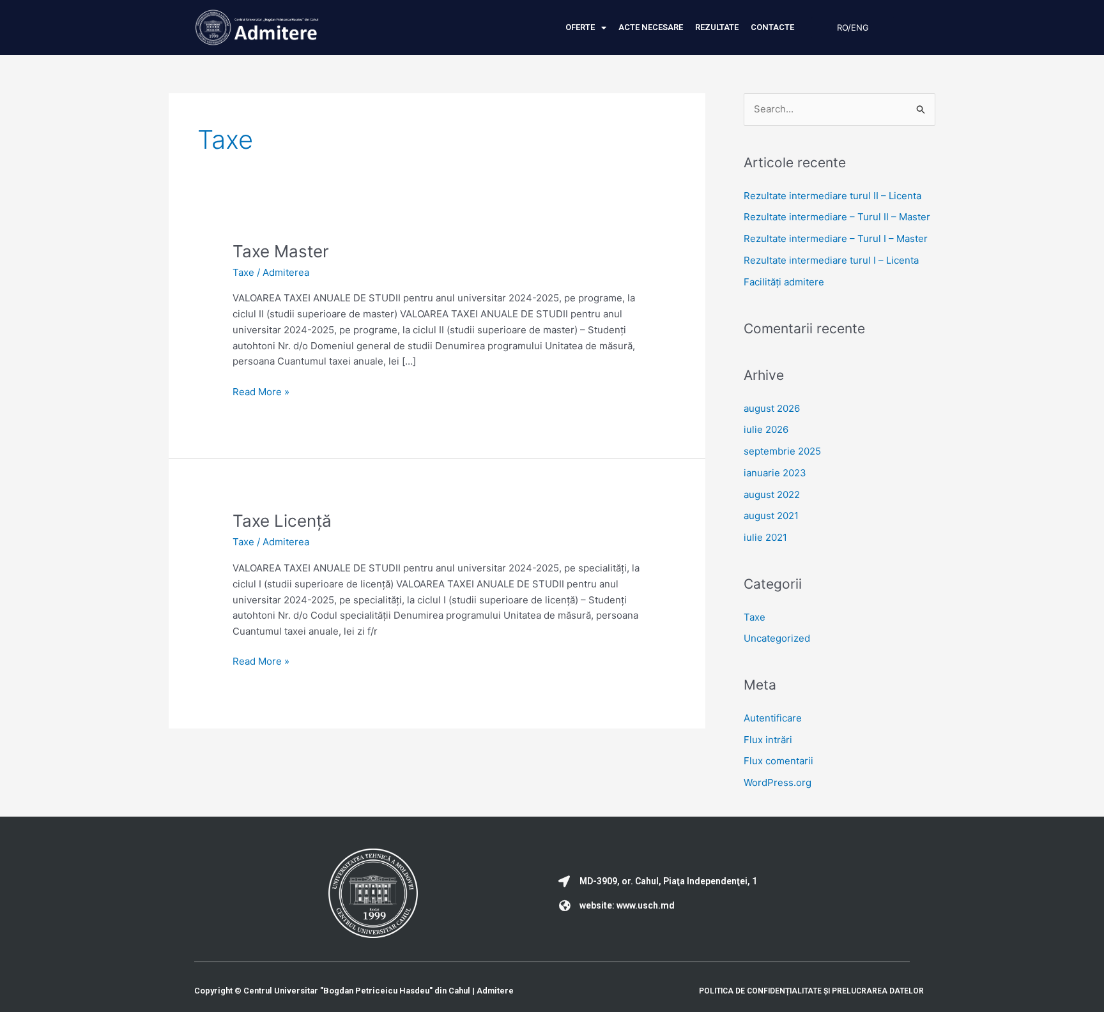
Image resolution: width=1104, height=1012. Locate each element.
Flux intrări (768, 740)
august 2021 (771, 516)
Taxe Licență (282, 521)
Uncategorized (777, 638)
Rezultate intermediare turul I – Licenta (831, 260)
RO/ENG (853, 27)
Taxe (243, 272)
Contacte (772, 27)
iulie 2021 (765, 537)
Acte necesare (650, 27)
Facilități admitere (784, 282)
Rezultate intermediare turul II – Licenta (832, 196)
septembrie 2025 (782, 451)
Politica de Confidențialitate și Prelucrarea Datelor (811, 990)
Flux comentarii (778, 761)
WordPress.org (777, 782)
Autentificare (773, 718)
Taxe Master (281, 251)
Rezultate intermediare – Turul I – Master (836, 238)
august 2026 (772, 408)
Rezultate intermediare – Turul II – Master (837, 217)
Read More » (261, 391)
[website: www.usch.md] (564, 905)
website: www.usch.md (627, 905)
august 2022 (772, 494)
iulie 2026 (766, 429)
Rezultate (717, 27)
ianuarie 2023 (775, 473)
